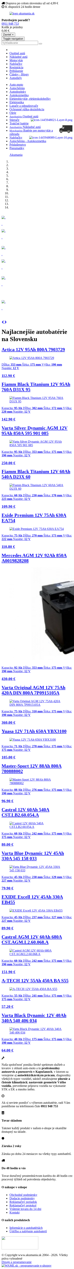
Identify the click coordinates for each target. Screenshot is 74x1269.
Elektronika (16, 102)
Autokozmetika (19, 95)
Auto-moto (16, 84)
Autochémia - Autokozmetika (27, 141)
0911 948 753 (10, 23)
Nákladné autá (18, 56)
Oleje (12, 112)
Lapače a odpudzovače (23, 105)
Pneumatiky (16, 148)
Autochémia (17, 88)
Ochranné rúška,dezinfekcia (26, 109)
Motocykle (16, 60)
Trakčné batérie (19, 123)
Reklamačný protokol (22, 1205)
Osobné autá (17, 53)
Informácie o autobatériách (26, 1227)
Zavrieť (8, 34)
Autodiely (15, 78)
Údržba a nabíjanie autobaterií (28, 1231)
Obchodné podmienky (23, 1194)
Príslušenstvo (17, 144)
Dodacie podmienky (22, 1198)
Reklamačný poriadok (23, 1202)
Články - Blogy (19, 74)
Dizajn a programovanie (17, 1262)
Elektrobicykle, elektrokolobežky (30, 98)
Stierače (14, 120)
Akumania (15, 154)
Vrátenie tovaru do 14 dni (25, 1209)
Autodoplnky (17, 91)
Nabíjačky (15, 63)
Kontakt (14, 1212)
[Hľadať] (40, 43)
